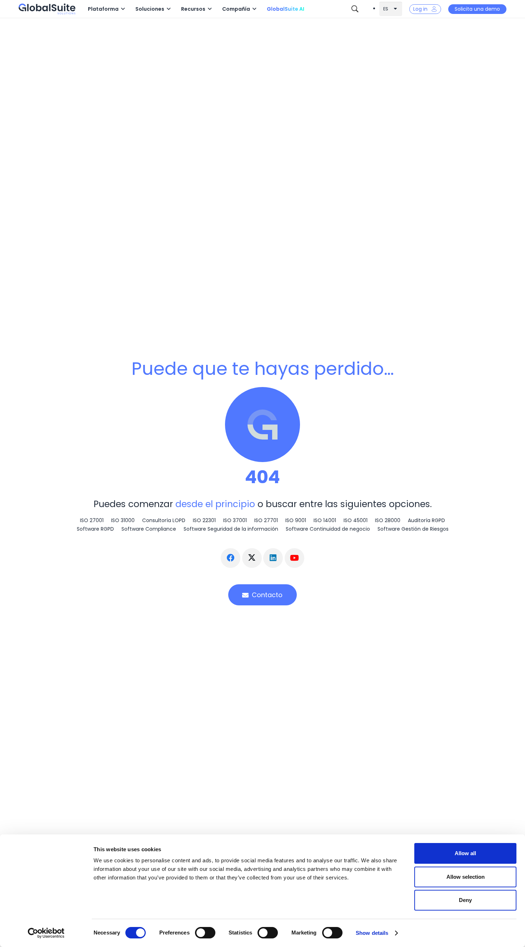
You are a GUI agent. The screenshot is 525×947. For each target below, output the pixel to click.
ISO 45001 (356, 520)
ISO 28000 (387, 520)
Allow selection (465, 877)
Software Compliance (148, 528)
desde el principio (215, 504)
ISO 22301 (204, 520)
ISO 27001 (92, 520)
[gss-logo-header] (47, 9)
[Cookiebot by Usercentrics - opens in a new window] (46, 933)
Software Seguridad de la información (231, 528)
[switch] (205, 932)
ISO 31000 (123, 520)
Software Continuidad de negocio (328, 528)
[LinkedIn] (273, 558)
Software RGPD (95, 528)
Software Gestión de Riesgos (413, 528)
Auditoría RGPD (426, 520)
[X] (252, 558)
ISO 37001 (235, 520)
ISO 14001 (325, 520)
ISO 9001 (295, 520)
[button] (123, 9)
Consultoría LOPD (163, 520)
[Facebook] (230, 558)
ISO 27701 (266, 520)
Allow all (465, 853)
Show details (372, 933)
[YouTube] (294, 558)
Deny (465, 900)
